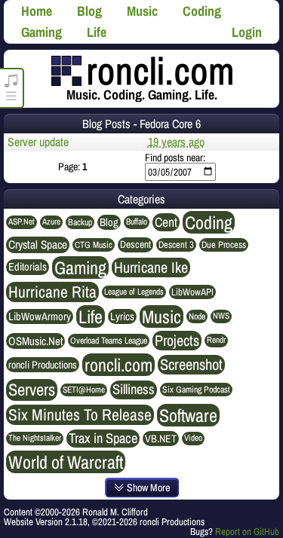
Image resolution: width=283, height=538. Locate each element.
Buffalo (136, 222)
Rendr (216, 340)
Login (247, 32)
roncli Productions (42, 364)
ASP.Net (21, 222)
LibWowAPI (192, 292)
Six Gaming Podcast (196, 390)
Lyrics (122, 316)
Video (193, 438)
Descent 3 (176, 244)
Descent (135, 244)
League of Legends (134, 292)
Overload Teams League (108, 341)
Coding (202, 11)
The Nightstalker (34, 438)
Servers (31, 390)
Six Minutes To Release (80, 415)
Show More (147, 487)
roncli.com (118, 364)
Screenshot (191, 364)
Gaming (41, 32)
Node (197, 316)
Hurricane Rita (52, 292)
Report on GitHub (247, 531)
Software (188, 415)
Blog (89, 11)
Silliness (133, 390)
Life (96, 32)
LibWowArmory (39, 316)
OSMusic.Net (35, 341)
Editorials (27, 266)
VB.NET (161, 438)
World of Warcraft (65, 462)
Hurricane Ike (151, 267)
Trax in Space (103, 438)
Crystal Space (37, 244)
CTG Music (93, 245)
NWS (221, 316)
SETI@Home (84, 390)
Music (142, 11)
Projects (177, 340)
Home (36, 11)
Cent (166, 222)
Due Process (223, 244)
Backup (80, 222)
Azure (51, 222)
